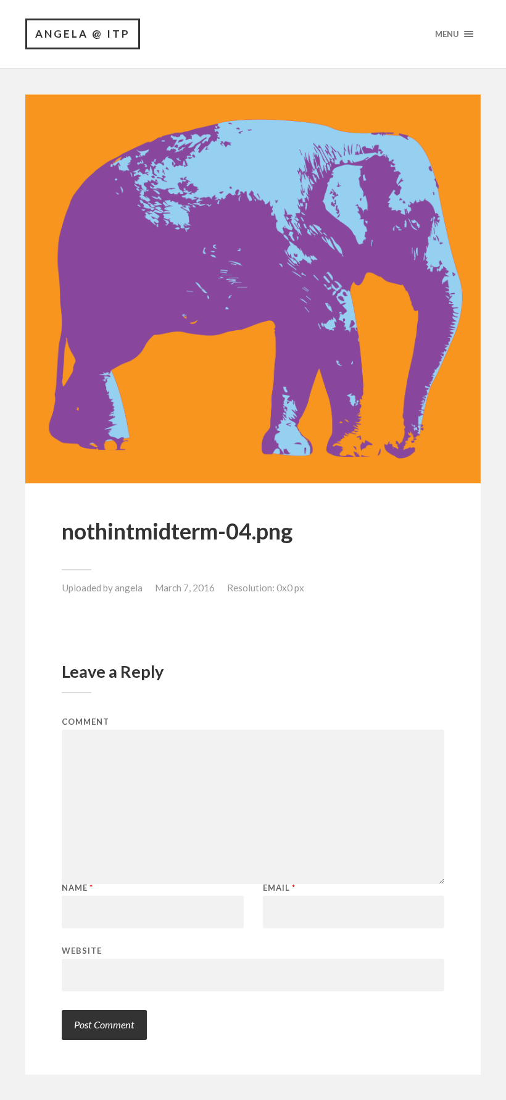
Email (279, 888)
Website (82, 950)
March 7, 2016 (185, 587)
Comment (85, 722)
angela (129, 587)
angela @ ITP (82, 33)
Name (77, 888)
